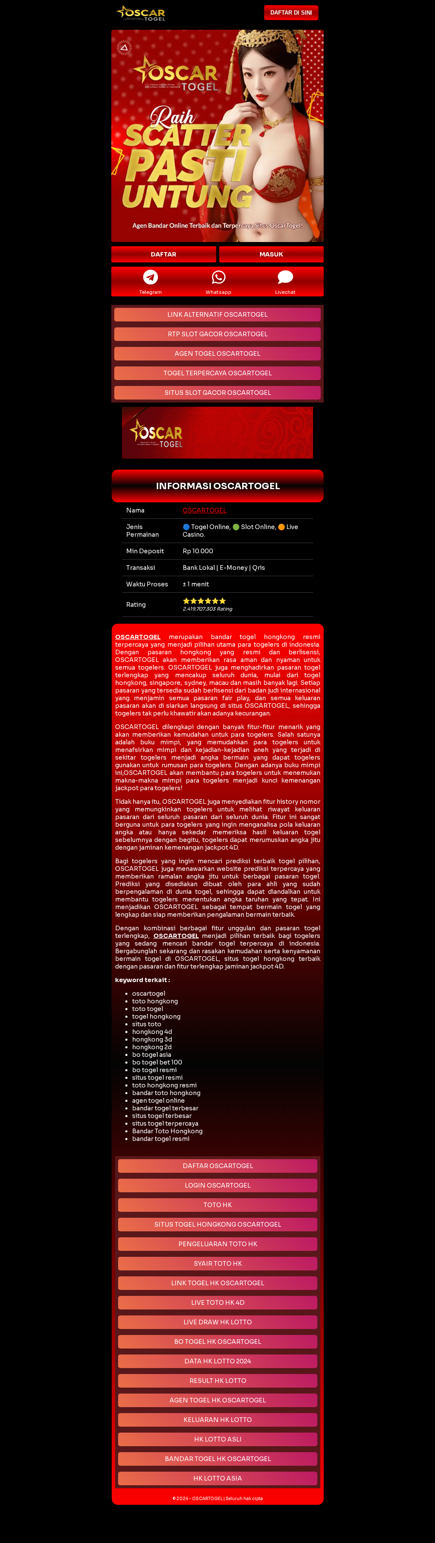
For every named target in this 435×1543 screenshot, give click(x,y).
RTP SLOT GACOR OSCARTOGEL (218, 334)
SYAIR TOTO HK (218, 1263)
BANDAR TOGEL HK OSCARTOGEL (218, 1459)
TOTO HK (217, 1205)
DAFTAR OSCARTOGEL (218, 1166)
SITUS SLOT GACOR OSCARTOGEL (217, 393)
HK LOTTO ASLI (218, 1439)
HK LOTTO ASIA (217, 1478)
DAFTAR (163, 254)
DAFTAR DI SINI (293, 12)
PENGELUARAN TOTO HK (217, 1244)
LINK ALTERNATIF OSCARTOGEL (217, 314)
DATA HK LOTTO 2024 (217, 1361)
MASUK (271, 254)
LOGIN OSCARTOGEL (218, 1185)
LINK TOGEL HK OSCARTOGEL (217, 1283)
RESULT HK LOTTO (217, 1381)
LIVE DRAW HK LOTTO (218, 1322)
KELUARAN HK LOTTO (218, 1420)
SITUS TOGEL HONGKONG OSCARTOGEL (217, 1224)
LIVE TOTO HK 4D (218, 1302)
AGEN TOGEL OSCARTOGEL (217, 354)
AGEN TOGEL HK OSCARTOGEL (217, 1400)
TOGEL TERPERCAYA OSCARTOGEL (218, 373)
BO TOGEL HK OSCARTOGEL (217, 1342)
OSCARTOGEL (204, 510)
